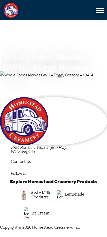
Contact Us (21, 161)
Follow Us (19, 173)
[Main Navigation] (100, 10)
